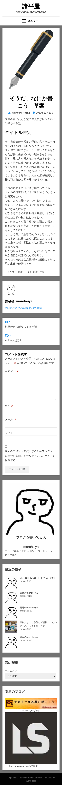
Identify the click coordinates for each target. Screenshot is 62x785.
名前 (9, 405)
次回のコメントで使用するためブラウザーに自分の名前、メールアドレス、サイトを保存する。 (30, 455)
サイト (9, 433)
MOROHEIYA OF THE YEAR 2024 (37, 578)
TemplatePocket (35, 778)
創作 (20, 272)
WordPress (31, 781)
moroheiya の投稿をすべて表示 (23, 308)
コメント (12, 370)
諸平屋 (31, 6)
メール (10, 419)
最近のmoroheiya (29, 592)
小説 (42, 272)
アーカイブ (11, 671)
